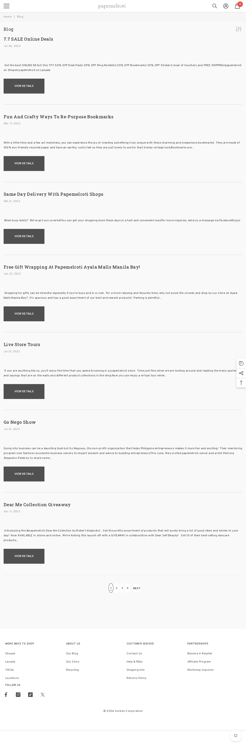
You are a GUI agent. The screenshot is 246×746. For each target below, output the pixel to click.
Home (8, 17)
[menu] (6, 6)
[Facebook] (6, 694)
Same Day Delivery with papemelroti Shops (53, 194)
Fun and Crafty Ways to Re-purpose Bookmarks (58, 117)
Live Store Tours (22, 344)
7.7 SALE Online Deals (28, 39)
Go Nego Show (20, 422)
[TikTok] (30, 694)
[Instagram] (18, 694)
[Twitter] (42, 694)
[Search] (215, 6)
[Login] (226, 6)
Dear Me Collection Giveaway (37, 504)
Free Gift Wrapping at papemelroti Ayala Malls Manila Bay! (72, 267)
